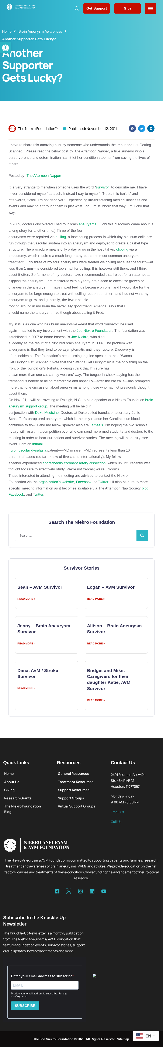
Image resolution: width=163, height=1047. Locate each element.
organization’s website (56, 482)
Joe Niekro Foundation (94, 331)
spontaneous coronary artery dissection (74, 463)
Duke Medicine (47, 413)
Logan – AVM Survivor (111, 587)
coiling (61, 237)
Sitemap (123, 1039)
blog (145, 488)
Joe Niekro (79, 337)
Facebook (83, 482)
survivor (102, 187)
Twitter (103, 482)
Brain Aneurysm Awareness (40, 31)
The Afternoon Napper (44, 176)
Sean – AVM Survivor (39, 587)
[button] (5, 47)
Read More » (26, 598)
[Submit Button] (142, 535)
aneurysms (87, 224)
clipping (122, 249)
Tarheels (96, 425)
